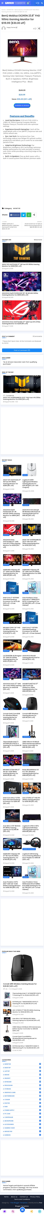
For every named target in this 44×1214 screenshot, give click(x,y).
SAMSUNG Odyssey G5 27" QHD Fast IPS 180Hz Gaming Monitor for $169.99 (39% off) (11, 572)
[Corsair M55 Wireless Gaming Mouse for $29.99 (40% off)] (22, 968)
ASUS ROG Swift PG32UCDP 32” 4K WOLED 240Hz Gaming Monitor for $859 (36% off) (20, 294)
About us (14, 1197)
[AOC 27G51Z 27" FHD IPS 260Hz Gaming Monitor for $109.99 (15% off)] (7, 1012)
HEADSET (23, 1078)
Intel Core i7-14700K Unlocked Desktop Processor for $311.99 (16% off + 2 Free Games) (31, 630)
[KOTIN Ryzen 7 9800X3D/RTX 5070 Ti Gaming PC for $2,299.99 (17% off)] (7, 1003)
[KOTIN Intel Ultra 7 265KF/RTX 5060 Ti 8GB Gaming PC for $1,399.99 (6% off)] (7, 1048)
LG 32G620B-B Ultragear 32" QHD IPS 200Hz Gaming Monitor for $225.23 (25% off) (12, 658)
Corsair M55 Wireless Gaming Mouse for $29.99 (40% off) (30, 715)
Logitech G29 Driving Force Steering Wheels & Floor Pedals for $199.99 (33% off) (31, 856)
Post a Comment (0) (22, 350)
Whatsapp (28, 215)
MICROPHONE (23, 1121)
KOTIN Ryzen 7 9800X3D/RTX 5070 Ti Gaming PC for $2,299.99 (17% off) (25, 1003)
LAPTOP (23, 1071)
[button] (42, 3)
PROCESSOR (23, 1085)
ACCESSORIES (23, 1124)
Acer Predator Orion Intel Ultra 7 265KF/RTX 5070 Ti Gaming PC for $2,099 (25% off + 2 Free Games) (31, 601)
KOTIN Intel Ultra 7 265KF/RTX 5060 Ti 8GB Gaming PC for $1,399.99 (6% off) (25, 1047)
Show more (38, 240)
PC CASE (23, 1114)
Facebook (16, 215)
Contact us (24, 1197)
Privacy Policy (35, 1197)
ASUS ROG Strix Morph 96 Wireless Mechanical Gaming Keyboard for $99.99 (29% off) (31, 512)
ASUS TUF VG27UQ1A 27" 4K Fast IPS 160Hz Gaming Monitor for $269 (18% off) (20, 265)
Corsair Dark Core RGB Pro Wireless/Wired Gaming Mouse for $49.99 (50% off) (11, 716)
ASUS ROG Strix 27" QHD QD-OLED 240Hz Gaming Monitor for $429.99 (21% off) (12, 686)
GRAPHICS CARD (23, 1092)
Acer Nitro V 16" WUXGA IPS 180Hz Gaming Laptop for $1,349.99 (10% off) (11, 828)
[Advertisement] (22, 182)
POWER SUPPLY (23, 1110)
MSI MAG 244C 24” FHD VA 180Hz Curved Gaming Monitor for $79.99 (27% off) (11, 630)
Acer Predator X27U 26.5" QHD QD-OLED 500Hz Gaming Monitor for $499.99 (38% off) (12, 885)
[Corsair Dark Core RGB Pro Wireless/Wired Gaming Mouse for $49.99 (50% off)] (7, 1038)
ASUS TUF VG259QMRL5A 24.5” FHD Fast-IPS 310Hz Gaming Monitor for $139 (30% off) (21, 398)
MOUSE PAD (23, 1131)
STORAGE (23, 1089)
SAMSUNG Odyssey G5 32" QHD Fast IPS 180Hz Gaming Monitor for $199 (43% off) (31, 572)
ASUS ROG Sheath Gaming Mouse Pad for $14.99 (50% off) (31, 657)
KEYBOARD (23, 1082)
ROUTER (23, 1103)
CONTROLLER (23, 1117)
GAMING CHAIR (23, 1128)
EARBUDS (23, 1135)
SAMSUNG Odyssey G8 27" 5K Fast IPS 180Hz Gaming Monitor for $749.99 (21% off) (11, 856)
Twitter (23, 215)
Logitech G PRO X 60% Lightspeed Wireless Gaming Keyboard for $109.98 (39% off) (30, 828)
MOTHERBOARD (23, 1096)
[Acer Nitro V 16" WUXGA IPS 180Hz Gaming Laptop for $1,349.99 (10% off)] (7, 1020)
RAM (23, 1106)
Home (4, 10)
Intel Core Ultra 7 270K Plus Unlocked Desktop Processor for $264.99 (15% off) (11, 800)
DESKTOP (23, 1068)
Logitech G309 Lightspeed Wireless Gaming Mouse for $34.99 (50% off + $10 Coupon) (30, 483)
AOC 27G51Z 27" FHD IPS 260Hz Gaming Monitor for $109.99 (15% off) (31, 799)
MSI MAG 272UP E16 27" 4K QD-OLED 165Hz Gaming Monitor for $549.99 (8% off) (11, 772)
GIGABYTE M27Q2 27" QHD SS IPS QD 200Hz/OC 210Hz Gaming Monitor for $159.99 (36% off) (30, 687)
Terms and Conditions (22, 1199)
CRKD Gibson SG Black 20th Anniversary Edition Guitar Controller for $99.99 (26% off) (31, 744)
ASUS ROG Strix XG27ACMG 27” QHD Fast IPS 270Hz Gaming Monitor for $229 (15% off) (21, 323)
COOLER (23, 1099)
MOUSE (23, 1075)
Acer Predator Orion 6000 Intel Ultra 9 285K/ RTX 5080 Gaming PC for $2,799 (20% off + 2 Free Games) (31, 885)
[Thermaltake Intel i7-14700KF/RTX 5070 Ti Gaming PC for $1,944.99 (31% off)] (7, 995)
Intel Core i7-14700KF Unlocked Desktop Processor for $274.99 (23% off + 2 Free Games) (11, 601)
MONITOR (10, 10)
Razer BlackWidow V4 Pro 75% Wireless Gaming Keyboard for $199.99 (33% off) (30, 772)
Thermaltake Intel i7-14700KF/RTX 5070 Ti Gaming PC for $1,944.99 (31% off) (12, 744)
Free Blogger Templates (19, 1203)
